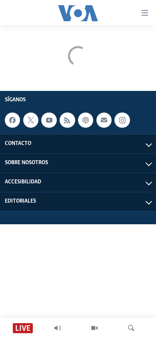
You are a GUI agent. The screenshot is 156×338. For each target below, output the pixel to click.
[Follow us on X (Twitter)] (30, 120)
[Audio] (58, 328)
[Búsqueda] (131, 328)
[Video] (94, 328)
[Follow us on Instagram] (122, 120)
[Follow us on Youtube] (48, 120)
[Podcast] (85, 120)
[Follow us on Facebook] (12, 120)
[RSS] (67, 120)
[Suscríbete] (104, 120)
